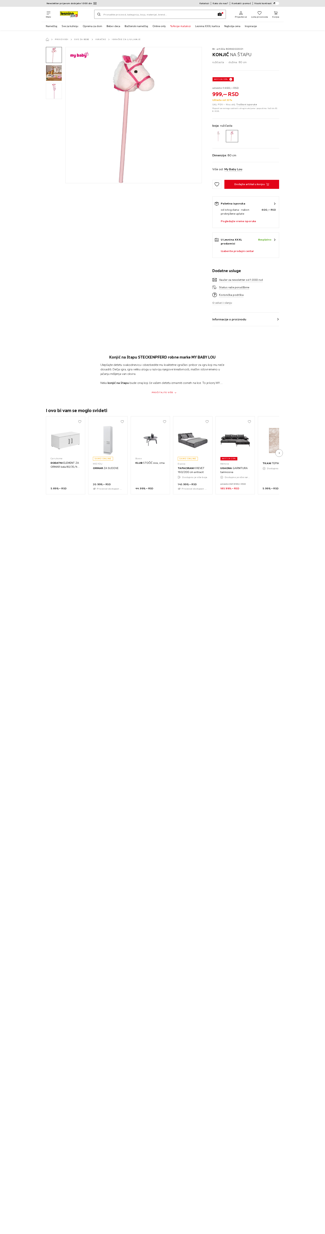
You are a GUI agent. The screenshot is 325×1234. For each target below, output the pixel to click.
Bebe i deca (113, 26)
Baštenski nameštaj (136, 26)
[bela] (218, 136)
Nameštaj (51, 26)
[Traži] (98, 14)
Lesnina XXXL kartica (207, 26)
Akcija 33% (221, 79)
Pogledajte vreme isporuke (238, 221)
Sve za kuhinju (70, 26)
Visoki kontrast (263, 3)
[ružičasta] (232, 136)
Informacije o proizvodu (229, 319)
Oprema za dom (92, 26)
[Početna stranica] (47, 39)
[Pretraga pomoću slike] (219, 14)
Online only (159, 26)
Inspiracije (251, 26)
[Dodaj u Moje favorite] (216, 184)
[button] (54, 55)
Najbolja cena (232, 26)
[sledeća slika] (279, 453)
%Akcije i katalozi (180, 26)
